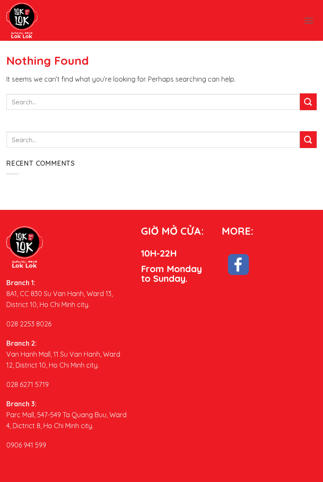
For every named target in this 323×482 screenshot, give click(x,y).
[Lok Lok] (31, 20)
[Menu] (309, 20)
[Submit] (308, 101)
